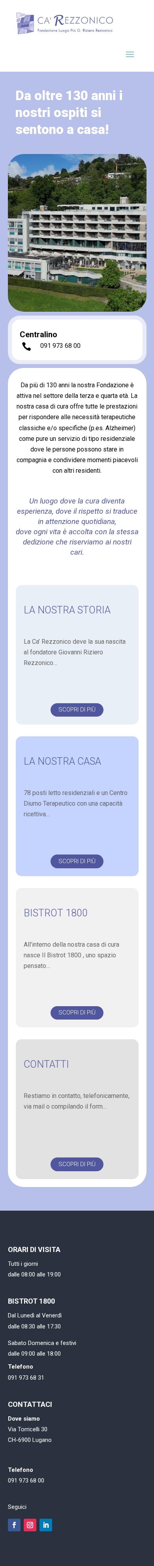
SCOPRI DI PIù (77, 709)
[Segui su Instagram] (30, 1525)
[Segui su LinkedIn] (45, 1525)
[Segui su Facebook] (14, 1525)
